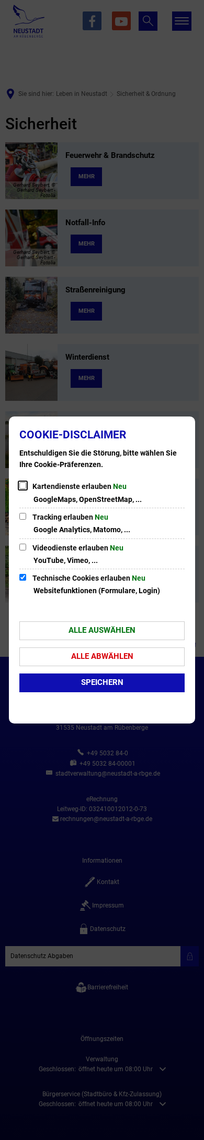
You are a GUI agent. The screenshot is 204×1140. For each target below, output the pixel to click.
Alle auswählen (102, 630)
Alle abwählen (102, 656)
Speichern (102, 682)
